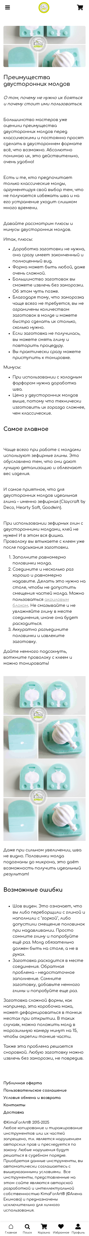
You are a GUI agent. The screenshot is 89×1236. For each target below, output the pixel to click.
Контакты (14, 1105)
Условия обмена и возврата (32, 1098)
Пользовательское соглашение (35, 1090)
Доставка (13, 1112)
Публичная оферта (22, 1083)
